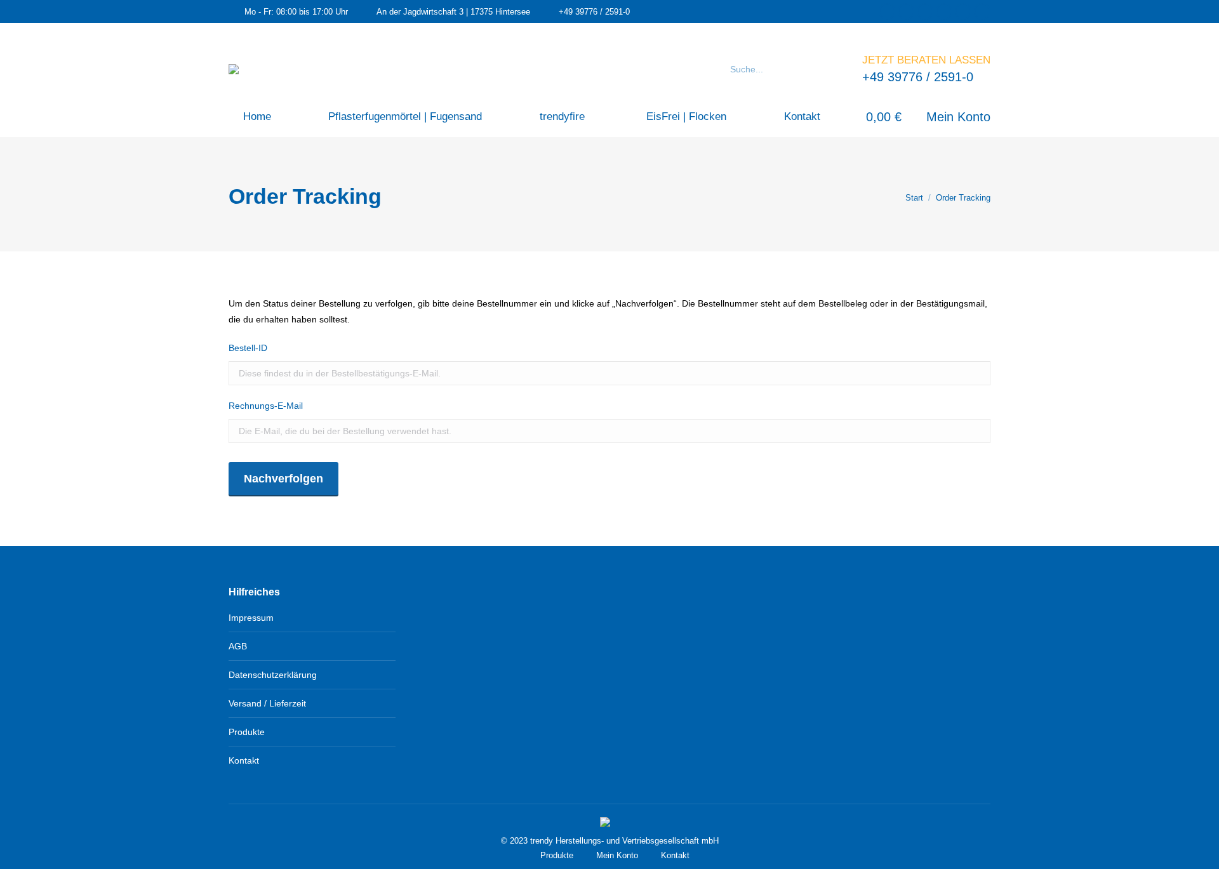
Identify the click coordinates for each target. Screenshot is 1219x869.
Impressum (251, 618)
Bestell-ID (248, 348)
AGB (238, 646)
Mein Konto (958, 117)
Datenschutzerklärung (273, 675)
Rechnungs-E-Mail (266, 406)
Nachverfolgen (283, 478)
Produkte (247, 732)
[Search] (837, 69)
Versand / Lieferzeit (267, 703)
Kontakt (244, 760)
